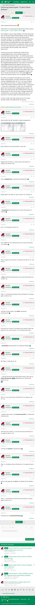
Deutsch (6, 597)
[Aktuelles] (29, 1)
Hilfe (29, 599)
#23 (33, 478)
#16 (33, 358)
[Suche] (33, 1)
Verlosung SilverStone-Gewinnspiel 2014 (17, 582)
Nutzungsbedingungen (13, 599)
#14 (33, 325)
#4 (33, 159)
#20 (33, 429)
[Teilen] (31, 22)
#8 (33, 224)
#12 (33, 291)
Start (2, 600)
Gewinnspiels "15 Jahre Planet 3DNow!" (12, 30)
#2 (33, 117)
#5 (33, 176)
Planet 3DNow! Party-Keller (14, 583)
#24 (33, 495)
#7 (33, 207)
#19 (33, 411)
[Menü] (2, 1)
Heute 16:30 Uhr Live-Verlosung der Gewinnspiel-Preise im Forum (18, 549)
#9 (33, 240)
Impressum (4, 599)
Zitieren (32, 104)
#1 (33, 22)
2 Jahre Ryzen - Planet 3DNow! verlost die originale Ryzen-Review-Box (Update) (18, 574)
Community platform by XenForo (14, 603)
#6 (33, 191)
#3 (33, 143)
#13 (33, 308)
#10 (33, 257)
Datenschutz (23, 599)
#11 (33, 274)
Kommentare (11, 551)
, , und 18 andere (12, 107)
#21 (33, 446)
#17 (33, 374)
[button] (2, 527)
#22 (33, 461)
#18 (33, 394)
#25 (33, 513)
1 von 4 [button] (12, 12)
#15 (33, 343)
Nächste (18, 12)
